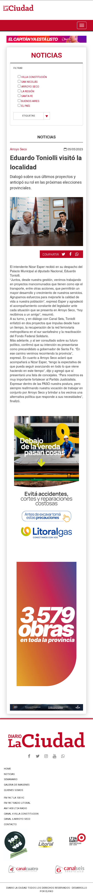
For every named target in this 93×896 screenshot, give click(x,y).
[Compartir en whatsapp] (77, 254)
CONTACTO (10, 824)
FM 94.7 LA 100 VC (14, 797)
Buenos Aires (30, 101)
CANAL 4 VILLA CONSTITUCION (21, 813)
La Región (27, 91)
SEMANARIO (11, 779)
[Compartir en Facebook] (70, 254)
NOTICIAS (9, 774)
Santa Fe (27, 96)
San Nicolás (29, 81)
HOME (7, 768)
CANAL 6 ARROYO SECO (17, 819)
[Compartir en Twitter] (64, 254)
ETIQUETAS (28, 115)
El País (25, 105)
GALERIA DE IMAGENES (17, 784)
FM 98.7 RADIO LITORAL (17, 803)
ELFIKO (49, 891)
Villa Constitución (34, 77)
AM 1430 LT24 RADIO (15, 808)
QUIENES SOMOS (13, 790)
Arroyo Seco (30, 86)
